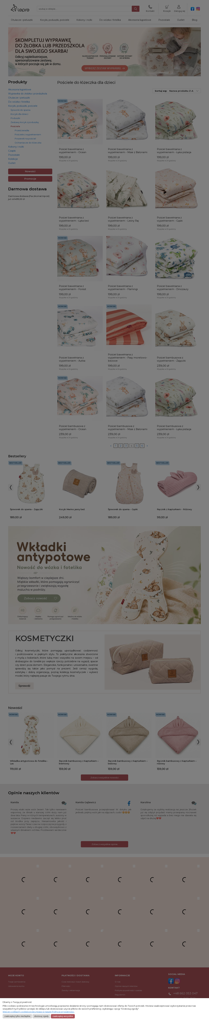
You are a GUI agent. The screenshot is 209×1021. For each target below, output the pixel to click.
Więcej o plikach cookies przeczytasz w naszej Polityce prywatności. (38, 1012)
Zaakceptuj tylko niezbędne (17, 1016)
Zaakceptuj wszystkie (63, 1016)
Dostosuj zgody (41, 1016)
